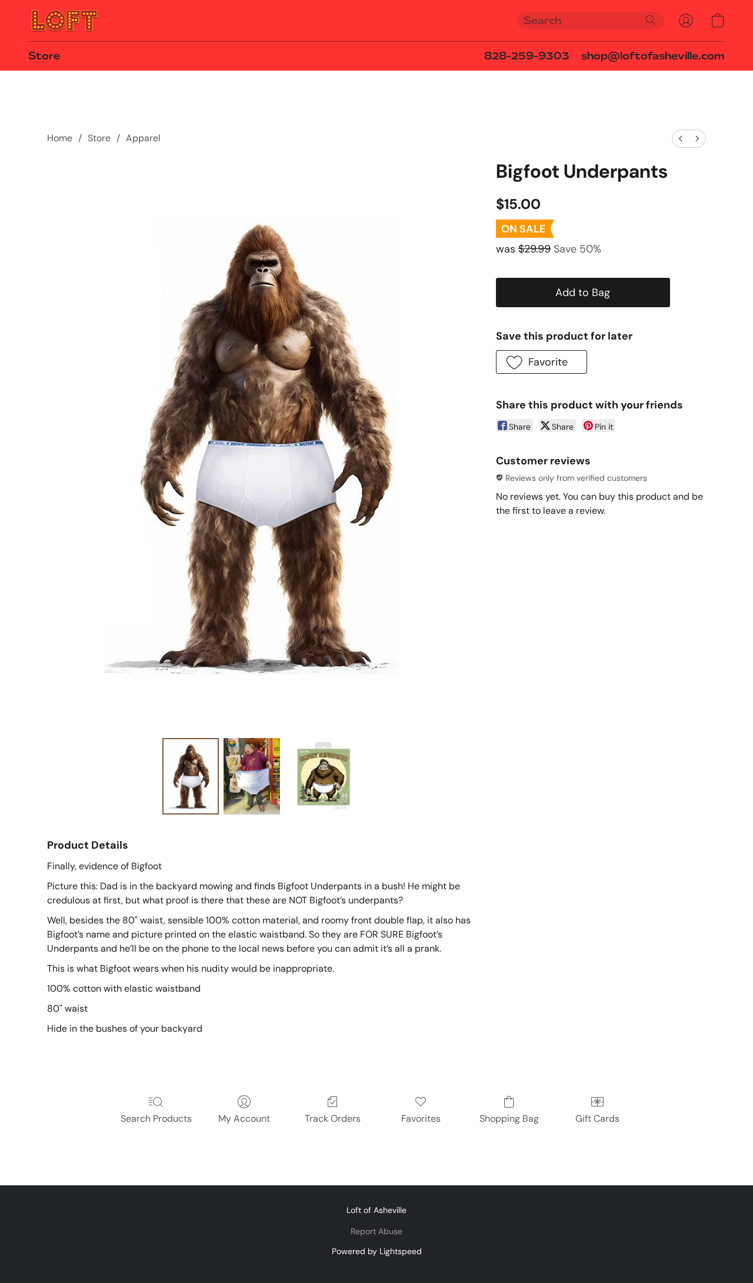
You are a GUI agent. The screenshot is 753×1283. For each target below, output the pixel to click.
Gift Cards (597, 1118)
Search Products (156, 1118)
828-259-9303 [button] (526, 55)
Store (44, 55)
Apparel (143, 138)
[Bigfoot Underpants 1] (252, 776)
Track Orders (333, 1118)
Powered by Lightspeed (377, 1251)
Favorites (421, 1118)
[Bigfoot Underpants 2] (323, 776)
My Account (244, 1118)
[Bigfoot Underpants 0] (190, 776)
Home (59, 138)
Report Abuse (376, 1231)
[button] (64, 20)
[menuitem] (680, 138)
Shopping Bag (509, 1118)
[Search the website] (650, 20)
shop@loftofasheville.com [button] (653, 55)
